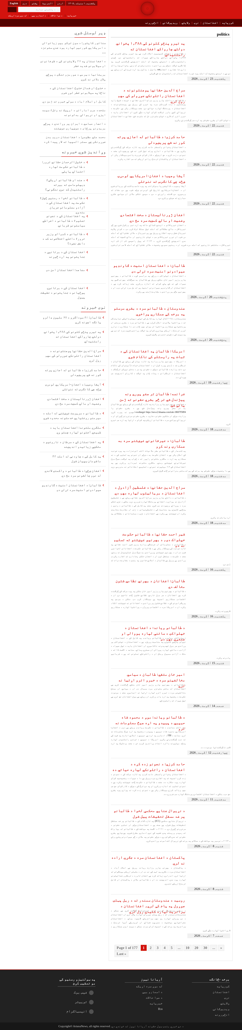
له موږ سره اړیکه (17, 15)
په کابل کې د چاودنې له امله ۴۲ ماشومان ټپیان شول (76, 459)
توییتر (81, 1002)
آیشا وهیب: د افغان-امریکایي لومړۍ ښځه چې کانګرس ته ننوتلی (151, 178)
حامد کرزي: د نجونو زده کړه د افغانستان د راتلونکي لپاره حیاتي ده (148, 767)
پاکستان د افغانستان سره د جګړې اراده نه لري (148, 860)
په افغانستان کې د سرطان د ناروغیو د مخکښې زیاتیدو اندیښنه (72, 444)
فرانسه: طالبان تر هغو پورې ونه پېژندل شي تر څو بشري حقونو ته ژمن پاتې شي (152, 399)
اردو (60, 3)
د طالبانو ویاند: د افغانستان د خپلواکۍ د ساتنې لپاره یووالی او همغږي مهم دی (153, 633)
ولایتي (186, 22)
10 (187, 948)
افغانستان (210, 22)
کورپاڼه (228, 22)
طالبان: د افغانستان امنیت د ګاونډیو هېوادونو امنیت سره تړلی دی (149, 268)
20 (196, 948)
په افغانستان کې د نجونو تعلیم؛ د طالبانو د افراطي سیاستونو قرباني (63, 220)
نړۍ (196, 22)
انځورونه (152, 22)
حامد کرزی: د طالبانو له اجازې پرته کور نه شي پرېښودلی (151, 139)
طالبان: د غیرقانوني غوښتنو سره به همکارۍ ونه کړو (151, 443)
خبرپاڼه (71, 15)
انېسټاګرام (76, 1011)
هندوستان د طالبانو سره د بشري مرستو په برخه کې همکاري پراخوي (149, 311)
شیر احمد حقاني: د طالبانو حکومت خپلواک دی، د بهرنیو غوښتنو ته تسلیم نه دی (149, 539)
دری (24, 3)
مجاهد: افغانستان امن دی (65, 270)
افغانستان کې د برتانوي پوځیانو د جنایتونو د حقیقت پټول (62, 292)
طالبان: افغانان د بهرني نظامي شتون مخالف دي (150, 584)
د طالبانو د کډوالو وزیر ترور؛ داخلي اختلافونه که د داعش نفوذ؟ (63, 238)
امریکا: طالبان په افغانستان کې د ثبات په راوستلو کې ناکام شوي (152, 354)
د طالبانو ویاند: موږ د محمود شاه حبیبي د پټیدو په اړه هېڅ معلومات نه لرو (150, 723)
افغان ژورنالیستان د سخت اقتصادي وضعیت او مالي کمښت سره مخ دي (152, 217)
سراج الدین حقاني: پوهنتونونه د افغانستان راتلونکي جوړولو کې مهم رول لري (151, 95)
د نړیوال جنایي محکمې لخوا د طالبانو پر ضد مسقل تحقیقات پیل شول (149, 813)
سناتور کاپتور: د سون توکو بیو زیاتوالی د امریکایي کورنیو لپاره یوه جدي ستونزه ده (73, 47)
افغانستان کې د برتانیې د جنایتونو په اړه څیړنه (64, 254)
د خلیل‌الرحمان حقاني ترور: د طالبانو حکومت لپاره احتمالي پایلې (63, 166)
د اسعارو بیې (39, 15)
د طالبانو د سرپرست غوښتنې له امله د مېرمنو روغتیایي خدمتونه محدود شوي (72, 415)
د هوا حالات (56, 15)
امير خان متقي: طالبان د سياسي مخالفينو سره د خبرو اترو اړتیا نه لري (151, 680)
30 (205, 948)
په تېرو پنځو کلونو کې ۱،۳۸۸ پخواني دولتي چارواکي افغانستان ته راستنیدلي (150, 49)
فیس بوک (80, 992)
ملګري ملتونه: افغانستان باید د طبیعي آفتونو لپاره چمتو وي (75, 430)
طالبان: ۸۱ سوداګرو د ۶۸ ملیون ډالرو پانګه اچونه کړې (72, 320)
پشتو (35, 3)
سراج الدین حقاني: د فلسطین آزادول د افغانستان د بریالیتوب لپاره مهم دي (150, 490)
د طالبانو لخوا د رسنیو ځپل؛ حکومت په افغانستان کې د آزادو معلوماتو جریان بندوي (62, 203)
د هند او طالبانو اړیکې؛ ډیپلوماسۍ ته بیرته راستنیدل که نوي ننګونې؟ (65, 184)
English (14, 3)
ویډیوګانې (170, 22)
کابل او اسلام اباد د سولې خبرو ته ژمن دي (74, 101)
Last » (121, 954)
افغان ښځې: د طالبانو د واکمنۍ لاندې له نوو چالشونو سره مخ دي (73, 473)
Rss (160, 1009)
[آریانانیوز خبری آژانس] (208, 9)
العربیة (47, 3)
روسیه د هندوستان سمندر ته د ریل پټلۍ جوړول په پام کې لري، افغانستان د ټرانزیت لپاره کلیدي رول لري (149, 906)
